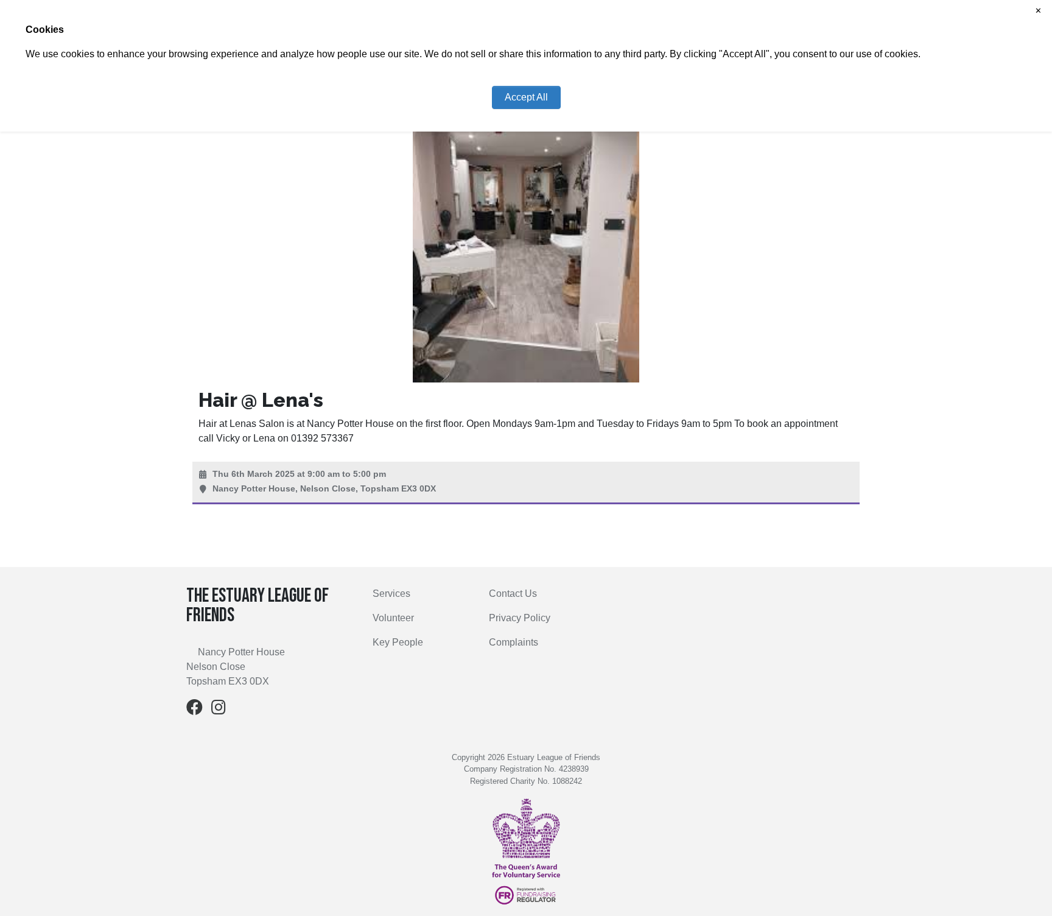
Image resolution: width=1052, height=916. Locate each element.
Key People (398, 642)
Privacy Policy (519, 618)
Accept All (526, 97)
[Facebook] (194, 710)
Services (391, 593)
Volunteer (393, 618)
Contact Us (513, 593)
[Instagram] (218, 710)
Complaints (513, 642)
